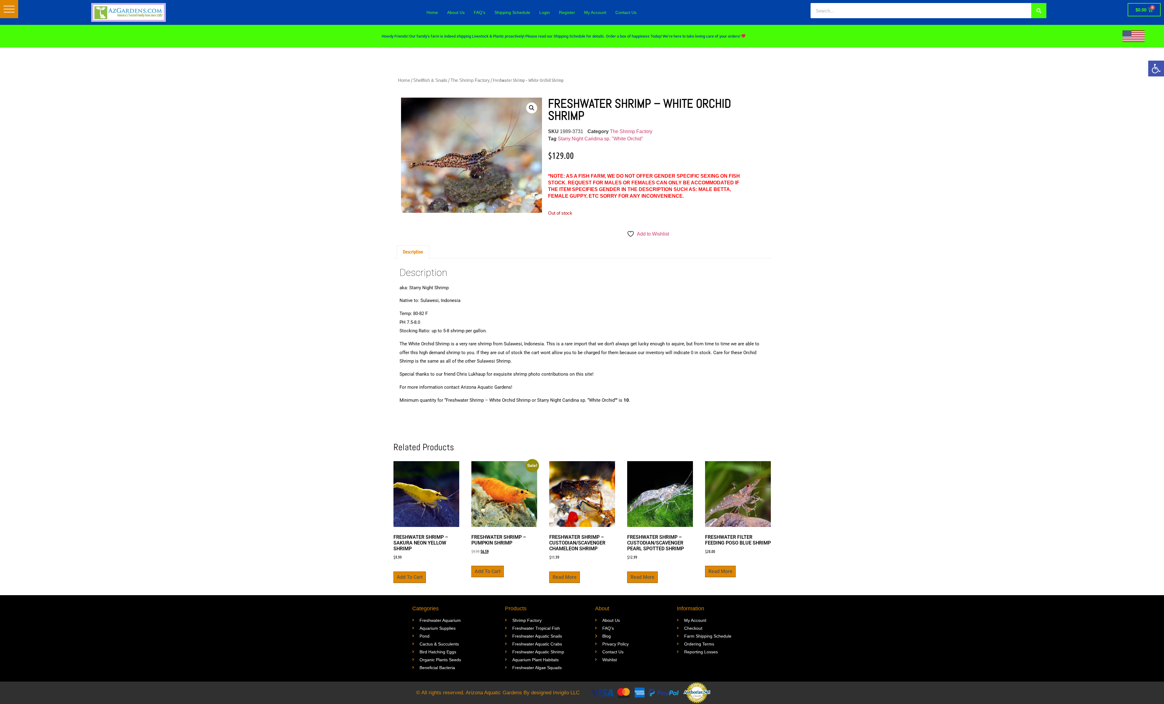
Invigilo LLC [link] (566, 693)
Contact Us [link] (626, 12)
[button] (9, 9)
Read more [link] (565, 577)
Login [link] (544, 12)
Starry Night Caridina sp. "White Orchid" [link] (600, 138)
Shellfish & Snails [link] (430, 80)
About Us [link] (456, 12)
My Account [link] (595, 12)
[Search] (1038, 10)
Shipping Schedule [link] (512, 12)
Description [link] (413, 251)
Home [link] (432, 12)
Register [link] (567, 12)
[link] (1156, 68)
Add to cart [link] (410, 577)
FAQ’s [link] (479, 12)
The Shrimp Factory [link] (470, 80)
